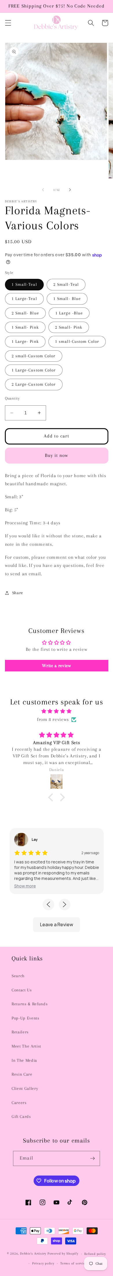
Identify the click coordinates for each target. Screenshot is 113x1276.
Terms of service (73, 1263)
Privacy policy (43, 1263)
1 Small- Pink (25, 327)
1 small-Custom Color (77, 341)
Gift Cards (21, 1116)
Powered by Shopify (63, 1254)
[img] (56, 711)
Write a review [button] (56, 665)
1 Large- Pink (25, 341)
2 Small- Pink (68, 327)
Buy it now (56, 455)
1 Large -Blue (69, 313)
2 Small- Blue (25, 313)
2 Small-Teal (66, 284)
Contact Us (22, 990)
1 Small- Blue (67, 298)
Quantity (12, 398)
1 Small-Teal (24, 284)
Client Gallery (25, 1088)
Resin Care (22, 1074)
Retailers (20, 1032)
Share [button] (17, 592)
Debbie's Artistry (33, 1254)
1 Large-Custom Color (34, 370)
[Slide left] (43, 190)
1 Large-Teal (24, 298)
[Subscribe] (92, 1158)
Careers (19, 1102)
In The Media (24, 1060)
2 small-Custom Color (34, 356)
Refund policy (95, 1254)
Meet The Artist (26, 1046)
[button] (8, 23)
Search (18, 975)
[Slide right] (69, 190)
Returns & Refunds (30, 1004)
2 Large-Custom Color (34, 384)
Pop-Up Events (25, 1018)
